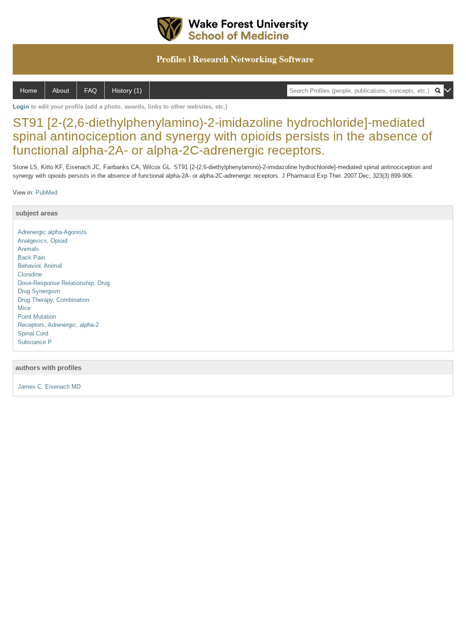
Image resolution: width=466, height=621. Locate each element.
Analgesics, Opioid (42, 240)
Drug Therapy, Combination (53, 299)
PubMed (46, 192)
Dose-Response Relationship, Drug (64, 283)
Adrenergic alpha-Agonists (52, 232)
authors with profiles (48, 367)
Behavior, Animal (40, 265)
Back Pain (31, 257)
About (60, 90)
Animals (28, 248)
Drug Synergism (39, 291)
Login (21, 106)
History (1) (127, 90)
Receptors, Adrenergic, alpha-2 (58, 324)
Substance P (35, 342)
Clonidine (30, 274)
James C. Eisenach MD (49, 386)
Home (28, 90)
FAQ (90, 90)
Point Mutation (37, 316)
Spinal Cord (33, 333)
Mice (24, 308)
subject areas (36, 213)
